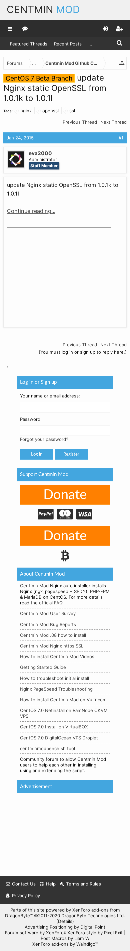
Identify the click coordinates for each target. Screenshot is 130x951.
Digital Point (92, 927)
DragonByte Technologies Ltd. (93, 915)
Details (65, 921)
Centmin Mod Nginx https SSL (51, 645)
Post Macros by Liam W (65, 938)
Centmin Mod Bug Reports (48, 624)
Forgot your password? (44, 439)
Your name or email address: (50, 395)
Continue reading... (31, 211)
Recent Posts (68, 43)
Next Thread (113, 122)
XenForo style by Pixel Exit (95, 932)
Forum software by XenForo (35, 932)
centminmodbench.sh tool (47, 748)
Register (71, 454)
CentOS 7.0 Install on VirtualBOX (54, 726)
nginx (26, 110)
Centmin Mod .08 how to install (53, 634)
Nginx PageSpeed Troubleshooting (56, 688)
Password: (31, 419)
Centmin (43, 9)
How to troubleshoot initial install (54, 678)
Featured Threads (28, 43)
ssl (72, 110)
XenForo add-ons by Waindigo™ (65, 944)
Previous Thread (80, 122)
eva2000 (40, 153)
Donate (65, 494)
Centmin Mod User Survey (48, 613)
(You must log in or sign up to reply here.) (83, 352)
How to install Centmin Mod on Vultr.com (63, 699)
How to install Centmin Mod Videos (57, 656)
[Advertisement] (57, 272)
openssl (50, 110)
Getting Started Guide (43, 667)
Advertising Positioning (49, 927)
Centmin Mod (34, 585)
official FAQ (50, 602)
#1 (121, 137)
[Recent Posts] (25, 28)
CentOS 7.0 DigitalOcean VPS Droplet (59, 737)
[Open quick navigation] (122, 63)
